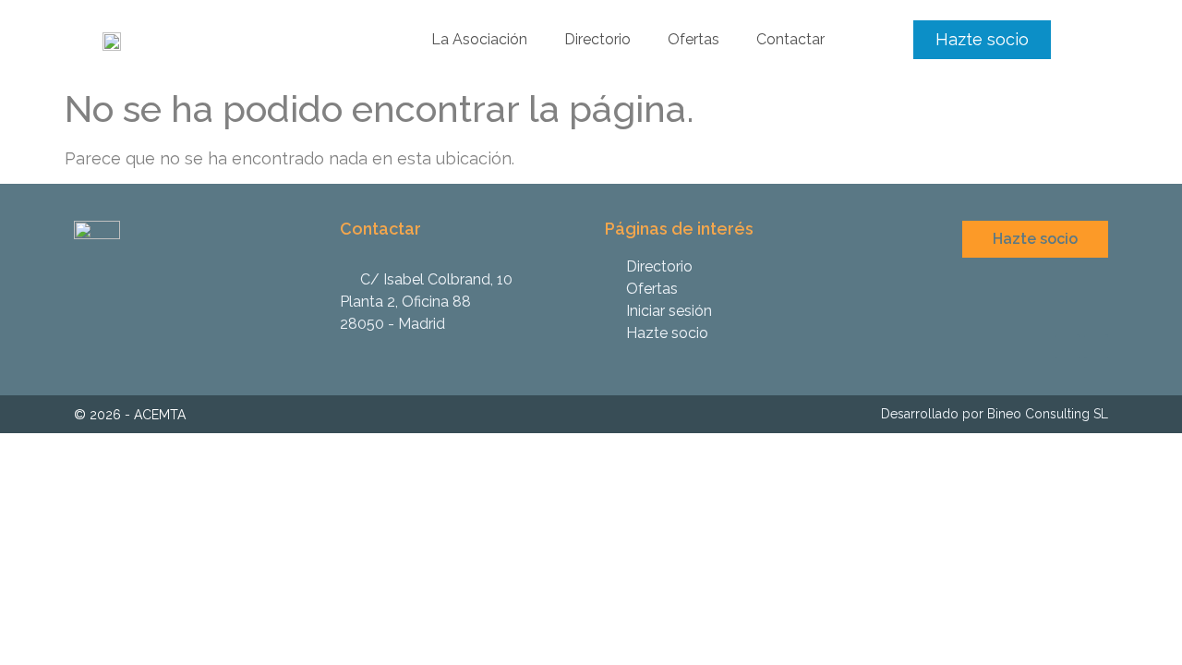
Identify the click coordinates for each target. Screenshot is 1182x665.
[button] (982, 39)
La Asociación (479, 39)
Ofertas (693, 39)
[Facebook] (1096, 346)
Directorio (597, 39)
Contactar (790, 39)
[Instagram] (1067, 346)
